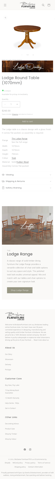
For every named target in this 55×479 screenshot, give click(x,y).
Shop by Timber (11, 434)
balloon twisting (45, 475)
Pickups (8, 370)
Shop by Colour (10, 439)
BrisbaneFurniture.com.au (24, 325)
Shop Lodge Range (20, 290)
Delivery (8, 364)
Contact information (35, 467)
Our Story (8, 354)
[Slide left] (22, 55)
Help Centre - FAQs (12, 403)
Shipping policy (20, 467)
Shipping (15, 114)
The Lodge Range (20, 139)
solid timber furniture (23, 332)
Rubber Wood (22, 162)
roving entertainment (17, 475)
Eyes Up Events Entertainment (29, 473)
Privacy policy (30, 463)
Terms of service (44, 463)
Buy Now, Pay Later (12, 385)
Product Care (10, 429)
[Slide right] (33, 55)
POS (30, 459)
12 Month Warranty (12, 398)
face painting (31, 475)
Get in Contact (10, 408)
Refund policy (18, 463)
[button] (5, 5)
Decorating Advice (12, 424)
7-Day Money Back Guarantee (12, 391)
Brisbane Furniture (21, 459)
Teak (14, 158)
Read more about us (41, 340)
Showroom (9, 359)
